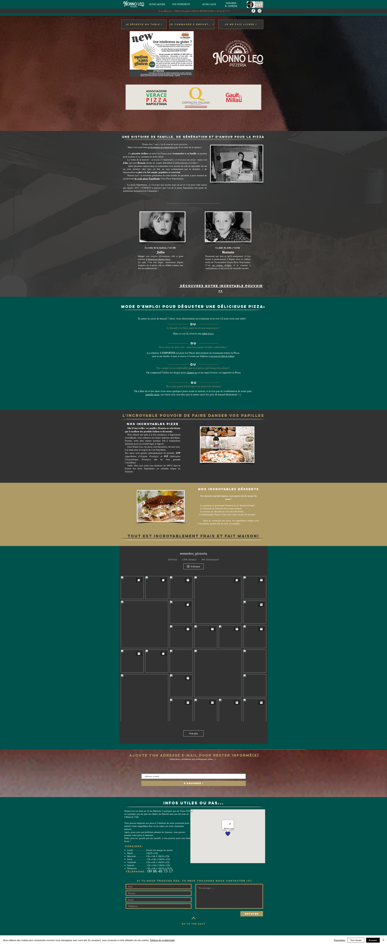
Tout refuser (356, 940)
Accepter (373, 940)
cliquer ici (192, 372)
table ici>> (208, 333)
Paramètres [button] (339, 940)
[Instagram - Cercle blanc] (259, 11)
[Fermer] (383, 940)
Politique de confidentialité (162, 940)
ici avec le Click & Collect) (223, 356)
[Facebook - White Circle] (253, 11)
